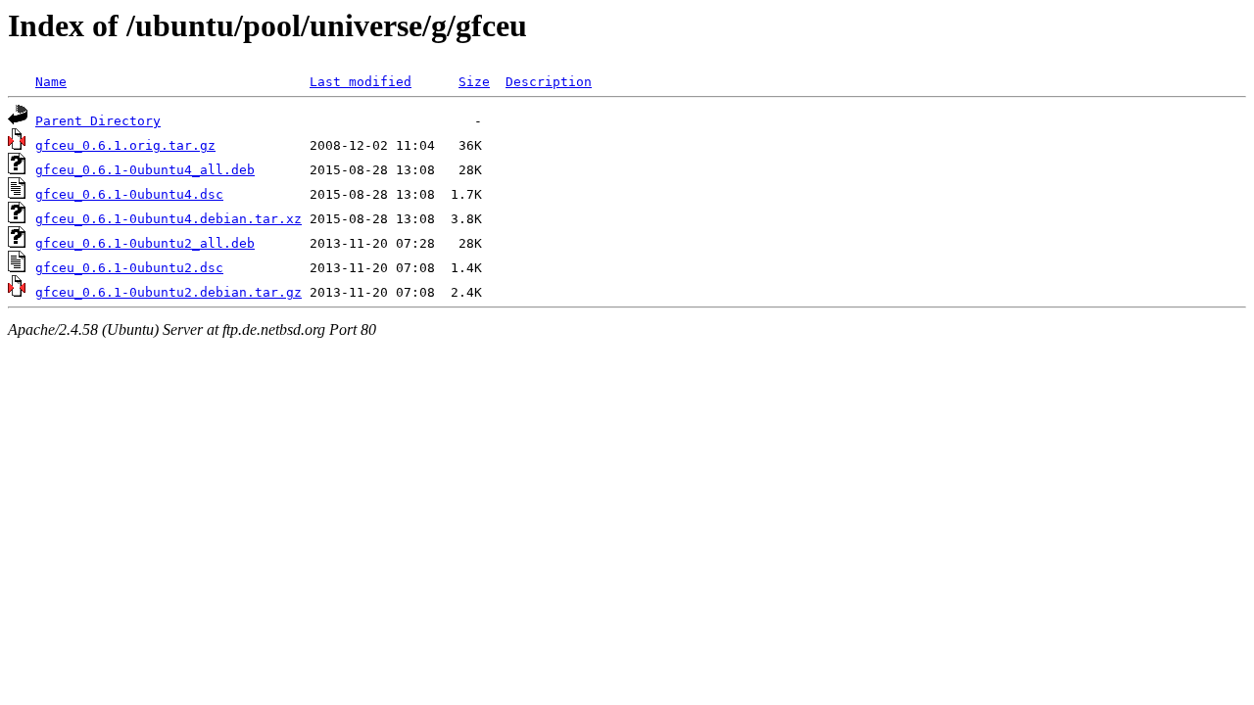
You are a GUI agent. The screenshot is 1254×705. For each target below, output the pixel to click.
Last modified (360, 81)
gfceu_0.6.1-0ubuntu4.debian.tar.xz (168, 219)
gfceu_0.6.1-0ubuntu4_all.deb (145, 170)
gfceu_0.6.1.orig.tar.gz (125, 145)
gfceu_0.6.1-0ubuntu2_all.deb (145, 243)
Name (51, 81)
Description (549, 81)
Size (474, 81)
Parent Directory (98, 121)
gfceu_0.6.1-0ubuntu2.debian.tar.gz (168, 292)
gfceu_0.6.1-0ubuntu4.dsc (129, 194)
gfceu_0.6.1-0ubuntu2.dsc (129, 267)
